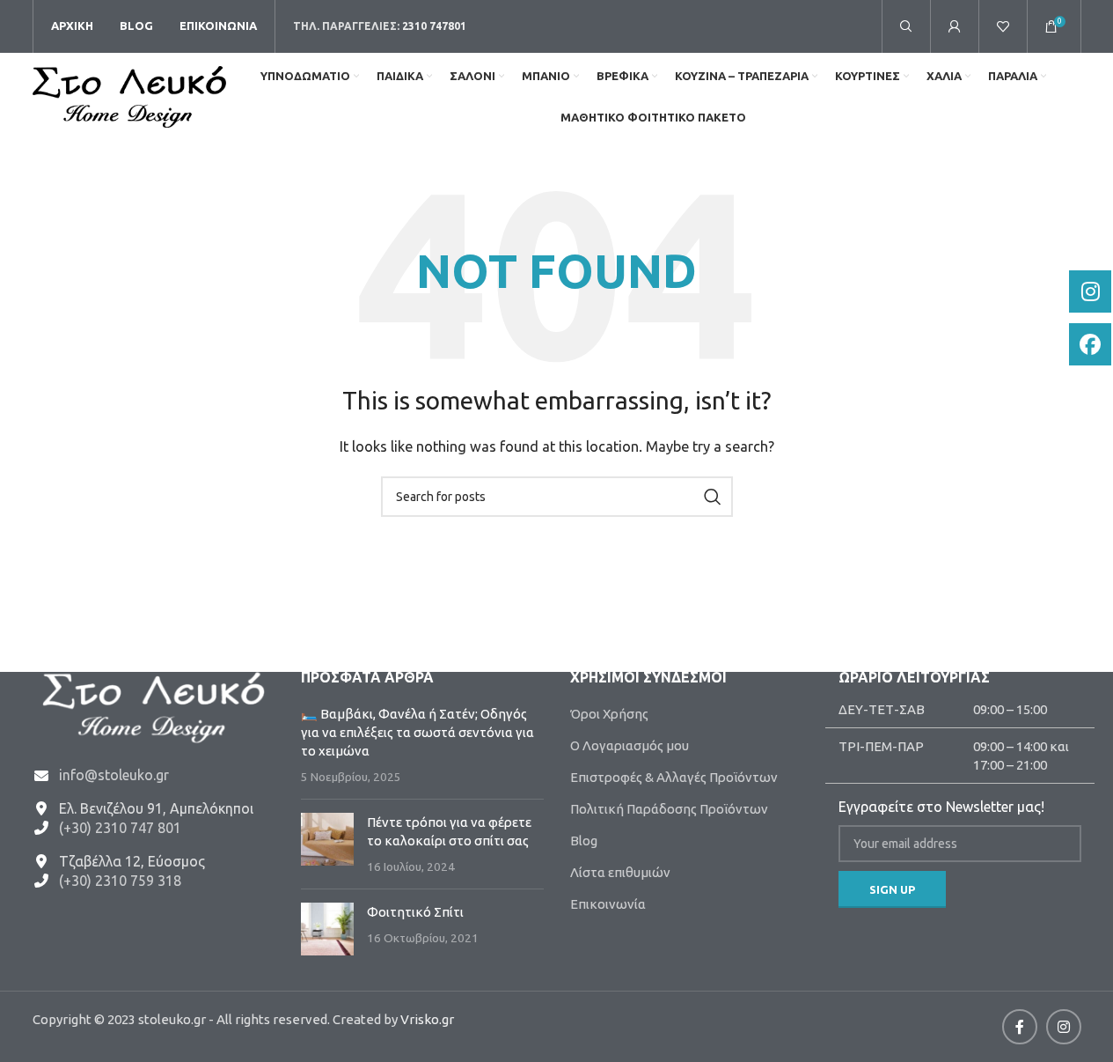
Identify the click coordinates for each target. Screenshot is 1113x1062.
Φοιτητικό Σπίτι (415, 911)
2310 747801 (434, 26)
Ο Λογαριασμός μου (629, 745)
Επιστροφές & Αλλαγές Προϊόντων (674, 777)
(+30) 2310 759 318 (120, 881)
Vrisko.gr (427, 1019)
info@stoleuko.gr (114, 775)
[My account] (955, 26)
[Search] (906, 26)
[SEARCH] (712, 496)
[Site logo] (129, 95)
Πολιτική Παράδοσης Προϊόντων (669, 808)
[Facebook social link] (1019, 1026)
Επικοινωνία (608, 903)
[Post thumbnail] (327, 844)
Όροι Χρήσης (609, 713)
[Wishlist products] (1003, 26)
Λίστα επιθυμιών (620, 872)
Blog (583, 840)
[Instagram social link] (1063, 1026)
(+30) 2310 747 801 (120, 828)
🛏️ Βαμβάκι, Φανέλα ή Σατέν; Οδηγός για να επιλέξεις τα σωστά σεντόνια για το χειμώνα (417, 732)
